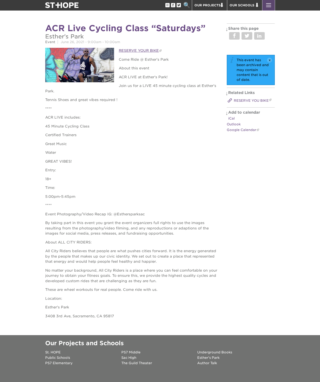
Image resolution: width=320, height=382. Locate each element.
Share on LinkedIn (259, 36)
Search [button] (186, 5)
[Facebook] (173, 5)
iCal (231, 118)
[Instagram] (167, 5)
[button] (268, 5)
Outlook (234, 124)
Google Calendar (241, 130)
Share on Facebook (234, 36)
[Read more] (79, 66)
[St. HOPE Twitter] (178, 5)
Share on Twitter (247, 36)
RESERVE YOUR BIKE (139, 51)
